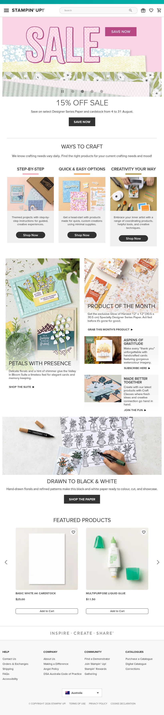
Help (5, 651)
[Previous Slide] (6, 566)
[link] (151, 10)
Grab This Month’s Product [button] (108, 329)
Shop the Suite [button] (20, 386)
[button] (143, 10)
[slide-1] (82, 91)
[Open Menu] (6, 10)
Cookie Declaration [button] (123, 703)
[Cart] (159, 10)
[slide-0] (73, 91)
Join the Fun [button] (133, 410)
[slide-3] (101, 91)
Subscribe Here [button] (135, 368)
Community (93, 651)
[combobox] (98, 10)
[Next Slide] (157, 566)
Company (50, 651)
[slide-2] (92, 91)
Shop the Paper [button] (82, 499)
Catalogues (134, 651)
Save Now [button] (82, 122)
